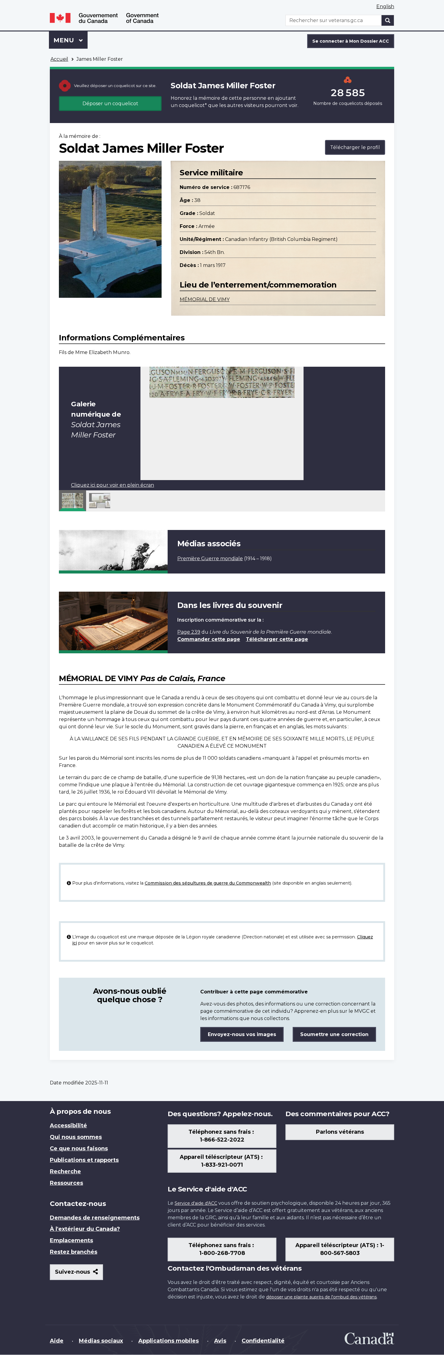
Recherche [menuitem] (65, 1171)
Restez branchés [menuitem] (73, 1252)
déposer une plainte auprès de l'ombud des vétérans (321, 1297)
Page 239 (188, 632)
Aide (56, 1340)
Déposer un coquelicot (110, 103)
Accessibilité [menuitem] (68, 1125)
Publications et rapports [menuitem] (84, 1160)
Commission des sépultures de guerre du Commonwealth (208, 883)
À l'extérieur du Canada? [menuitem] (85, 1229)
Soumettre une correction (334, 1034)
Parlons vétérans (340, 1132)
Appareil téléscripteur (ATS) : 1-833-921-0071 (222, 1161)
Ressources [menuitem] (66, 1183)
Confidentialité (263, 1340)
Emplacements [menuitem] (71, 1240)
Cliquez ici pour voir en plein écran (112, 485)
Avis (220, 1340)
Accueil (59, 59)
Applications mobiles (168, 1340)
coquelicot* (193, 105)
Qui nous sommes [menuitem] (76, 1137)
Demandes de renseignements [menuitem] (95, 1217)
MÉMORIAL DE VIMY (205, 299)
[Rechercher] (387, 20)
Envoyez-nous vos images (242, 1034)
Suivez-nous (79, 1274)
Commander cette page (208, 639)
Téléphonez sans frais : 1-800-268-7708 (222, 1249)
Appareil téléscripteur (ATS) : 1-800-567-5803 (339, 1249)
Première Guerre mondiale (210, 558)
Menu (70, 40)
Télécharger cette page (277, 639)
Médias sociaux (101, 1340)
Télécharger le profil (355, 147)
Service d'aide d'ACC (196, 1203)
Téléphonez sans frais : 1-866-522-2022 (222, 1136)
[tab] (72, 500)
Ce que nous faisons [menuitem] (79, 1148)
